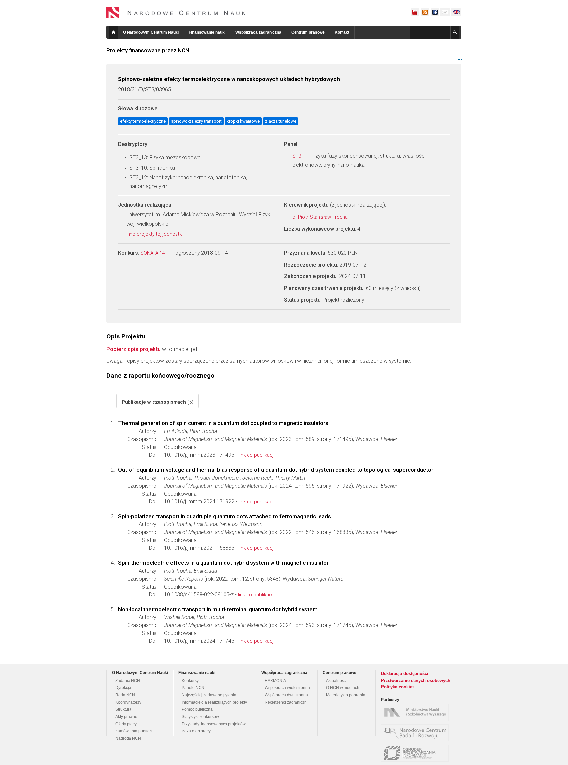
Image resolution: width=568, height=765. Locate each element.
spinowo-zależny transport (196, 121)
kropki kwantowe (243, 121)
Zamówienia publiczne (135, 731)
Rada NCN (125, 695)
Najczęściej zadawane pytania (209, 695)
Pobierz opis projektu (133, 349)
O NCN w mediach (342, 688)
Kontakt (342, 32)
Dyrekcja (123, 688)
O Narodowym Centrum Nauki (151, 32)
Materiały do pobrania (345, 695)
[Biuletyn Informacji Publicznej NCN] (415, 12)
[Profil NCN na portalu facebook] (434, 12)
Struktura (123, 709)
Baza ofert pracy (196, 731)
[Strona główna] (177, 12)
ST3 (297, 156)
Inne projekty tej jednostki (155, 234)
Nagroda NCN (128, 738)
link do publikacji (256, 455)
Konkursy (190, 681)
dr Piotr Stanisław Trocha (320, 217)
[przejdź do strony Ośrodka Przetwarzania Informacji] (416, 753)
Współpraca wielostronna (287, 688)
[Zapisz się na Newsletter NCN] (445, 12)
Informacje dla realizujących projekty (214, 702)
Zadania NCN (127, 681)
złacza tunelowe (280, 121)
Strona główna (113, 32)
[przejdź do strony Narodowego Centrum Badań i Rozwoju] (416, 732)
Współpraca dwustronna (286, 695)
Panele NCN (193, 688)
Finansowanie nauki (207, 32)
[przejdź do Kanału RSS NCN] (424, 12)
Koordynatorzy (128, 702)
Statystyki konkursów (200, 717)
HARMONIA (275, 681)
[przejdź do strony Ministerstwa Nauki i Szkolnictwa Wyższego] (416, 712)
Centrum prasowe (308, 32)
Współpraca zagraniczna (258, 32)
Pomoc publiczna (197, 709)
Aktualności (336, 681)
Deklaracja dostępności (404, 673)
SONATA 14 (153, 253)
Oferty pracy (126, 724)
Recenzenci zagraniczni (286, 702)
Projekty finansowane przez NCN (147, 50)
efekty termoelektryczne (143, 121)
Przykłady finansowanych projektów (214, 724)
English (456, 12)
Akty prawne (126, 717)
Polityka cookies (397, 686)
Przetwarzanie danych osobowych (415, 680)
